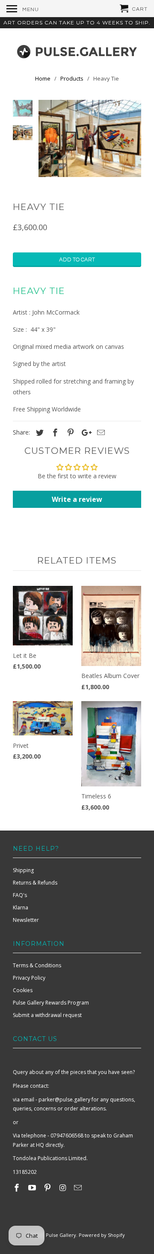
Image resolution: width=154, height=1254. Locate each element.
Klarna (20, 907)
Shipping (23, 870)
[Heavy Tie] (89, 138)
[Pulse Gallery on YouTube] (33, 1187)
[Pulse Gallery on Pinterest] (48, 1187)
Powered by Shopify (102, 1235)
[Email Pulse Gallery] (78, 1187)
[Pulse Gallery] (77, 49)
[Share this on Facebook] (54, 432)
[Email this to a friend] (100, 432)
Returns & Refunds (35, 882)
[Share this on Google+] (84, 432)
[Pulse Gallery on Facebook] (17, 1187)
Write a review (77, 499)
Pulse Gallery (61, 1235)
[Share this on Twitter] (38, 432)
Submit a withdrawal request (47, 1015)
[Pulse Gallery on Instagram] (63, 1187)
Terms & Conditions (37, 965)
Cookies (23, 990)
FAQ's (20, 895)
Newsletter (26, 920)
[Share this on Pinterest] (69, 432)
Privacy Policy (29, 977)
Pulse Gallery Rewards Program (51, 1002)
